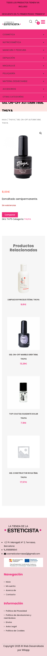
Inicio (4, 119)
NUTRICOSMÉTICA (12, 42)
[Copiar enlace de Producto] (18, 284)
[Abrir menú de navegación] (43, 22)
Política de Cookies (15, 630)
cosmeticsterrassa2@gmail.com (23, 553)
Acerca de (11, 590)
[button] (40, 133)
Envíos (9, 622)
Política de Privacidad (16, 610)
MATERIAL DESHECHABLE (15, 81)
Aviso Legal (11, 626)
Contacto (11, 594)
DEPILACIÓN (9, 57)
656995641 (11, 549)
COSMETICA (9, 34)
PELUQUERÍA (9, 73)
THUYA (12, 119)
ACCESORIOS (9, 88)
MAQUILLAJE (9, 65)
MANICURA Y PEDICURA (14, 50)
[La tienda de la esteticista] (12, 23)
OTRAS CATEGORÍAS (13, 96)
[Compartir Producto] (23, 284)
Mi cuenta (10, 586)
